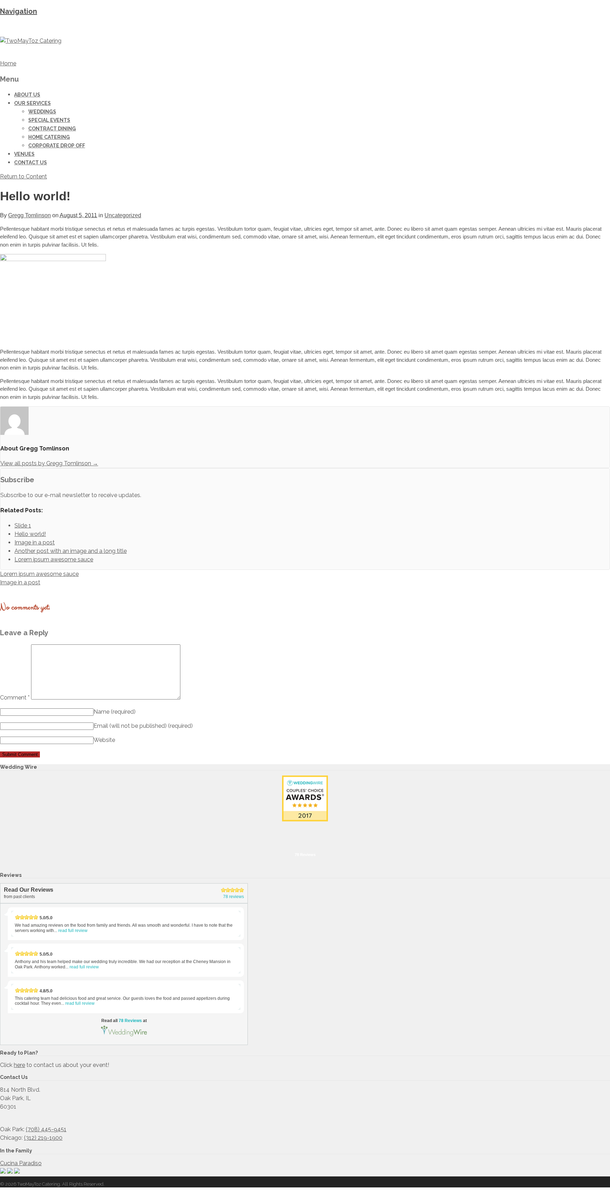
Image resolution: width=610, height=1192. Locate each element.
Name (115, 711)
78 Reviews (305, 854)
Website (104, 740)
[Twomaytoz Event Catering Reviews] (305, 798)
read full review (73, 930)
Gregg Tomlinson (29, 215)
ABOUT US (27, 95)
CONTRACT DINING (52, 128)
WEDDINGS (42, 111)
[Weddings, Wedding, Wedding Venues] (305, 831)
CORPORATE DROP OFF (56, 145)
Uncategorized (122, 215)
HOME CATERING (49, 137)
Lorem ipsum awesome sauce (39, 574)
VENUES (24, 154)
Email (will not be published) (143, 725)
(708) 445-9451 (46, 1129)
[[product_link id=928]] (53, 259)
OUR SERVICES (32, 103)
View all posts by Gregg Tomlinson (49, 463)
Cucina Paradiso (21, 1163)
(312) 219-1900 (43, 1137)
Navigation (18, 11)
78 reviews (233, 896)
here (19, 1065)
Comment (15, 697)
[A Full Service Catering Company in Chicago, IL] (30, 40)
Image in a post (20, 582)
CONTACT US (30, 162)
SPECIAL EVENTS (49, 120)
